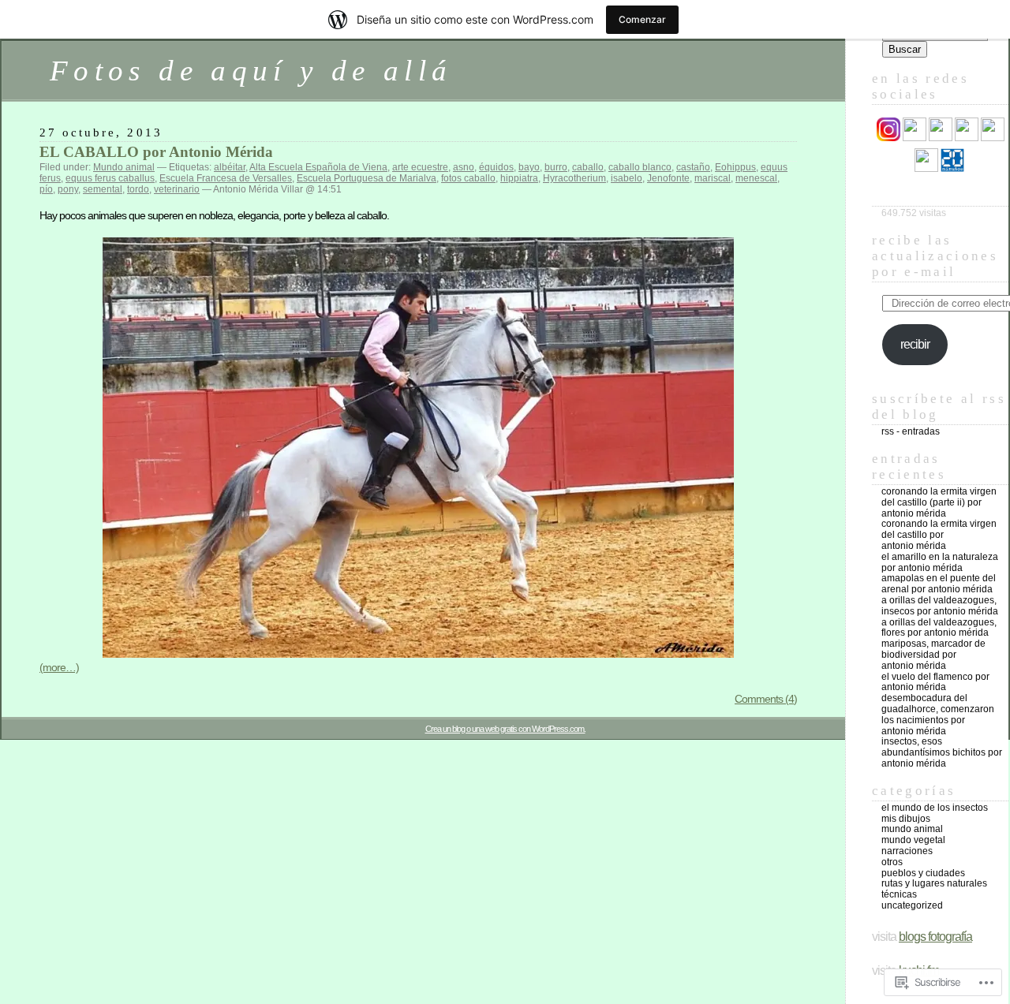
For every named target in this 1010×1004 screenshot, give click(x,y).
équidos (496, 167)
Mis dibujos (905, 818)
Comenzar (642, 19)
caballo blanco (639, 167)
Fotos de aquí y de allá (251, 70)
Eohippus (735, 167)
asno (463, 167)
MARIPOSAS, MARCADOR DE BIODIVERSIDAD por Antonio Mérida (933, 654)
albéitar (229, 167)
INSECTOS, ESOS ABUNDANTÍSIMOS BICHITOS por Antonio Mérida (941, 752)
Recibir (915, 344)
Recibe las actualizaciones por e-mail (935, 256)
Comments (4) (766, 698)
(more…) (59, 667)
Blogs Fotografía (935, 936)
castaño (693, 167)
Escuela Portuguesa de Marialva (366, 178)
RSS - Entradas (910, 431)
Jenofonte (668, 178)
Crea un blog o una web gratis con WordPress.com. (505, 728)
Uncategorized (912, 905)
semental (102, 189)
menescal (756, 178)
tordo (138, 189)
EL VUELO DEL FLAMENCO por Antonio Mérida (935, 682)
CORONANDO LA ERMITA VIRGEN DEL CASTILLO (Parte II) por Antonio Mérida (939, 502)
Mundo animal (124, 167)
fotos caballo (468, 178)
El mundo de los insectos (934, 807)
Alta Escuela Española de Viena (318, 167)
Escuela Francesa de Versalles (225, 178)
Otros (892, 862)
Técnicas (899, 894)
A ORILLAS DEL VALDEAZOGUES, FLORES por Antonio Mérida (939, 628)
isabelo (626, 178)
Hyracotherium (574, 178)
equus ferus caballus (110, 178)
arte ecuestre (420, 167)
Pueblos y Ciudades (923, 873)
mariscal (712, 178)
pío (46, 189)
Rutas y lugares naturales (934, 883)
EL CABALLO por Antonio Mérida (156, 152)
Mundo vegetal (913, 839)
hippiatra (519, 178)
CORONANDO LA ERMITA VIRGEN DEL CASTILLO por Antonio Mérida (939, 534)
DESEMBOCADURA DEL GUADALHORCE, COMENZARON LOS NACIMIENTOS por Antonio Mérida (937, 714)
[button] (418, 447)
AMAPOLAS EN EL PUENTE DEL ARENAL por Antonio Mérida (938, 584)
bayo (529, 167)
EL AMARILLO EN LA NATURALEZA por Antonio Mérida (939, 562)
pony (68, 189)
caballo (588, 167)
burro (555, 167)
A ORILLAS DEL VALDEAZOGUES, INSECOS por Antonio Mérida (939, 606)
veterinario (177, 189)
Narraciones (907, 851)
